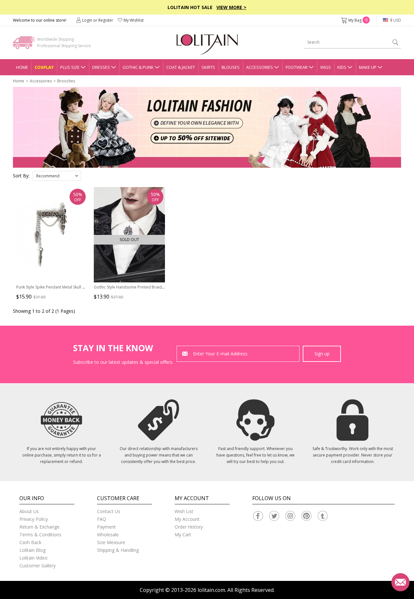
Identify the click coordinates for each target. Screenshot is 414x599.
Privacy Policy (33, 519)
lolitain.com (211, 590)
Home (22, 67)
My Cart (183, 534)
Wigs (325, 67)
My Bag (357, 20)
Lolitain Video (33, 558)
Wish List (184, 511)
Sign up (322, 354)
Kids (341, 67)
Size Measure (111, 542)
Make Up (367, 67)
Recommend (48, 176)
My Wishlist (134, 20)
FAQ (101, 519)
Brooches (66, 81)
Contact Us (108, 511)
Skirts (208, 67)
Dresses (101, 67)
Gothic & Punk (138, 67)
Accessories (259, 67)
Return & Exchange (39, 527)
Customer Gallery (37, 565)
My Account (187, 519)
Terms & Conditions (40, 534)
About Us (29, 511)
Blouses (231, 67)
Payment (106, 527)
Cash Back (30, 542)
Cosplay (44, 67)
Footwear (297, 67)
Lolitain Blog (32, 550)
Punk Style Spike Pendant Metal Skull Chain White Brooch (67, 287)
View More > (231, 7)
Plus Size (70, 67)
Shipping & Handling (118, 550)
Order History (189, 527)
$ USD (395, 20)
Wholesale (108, 534)
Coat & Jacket (180, 67)
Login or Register (97, 20)
